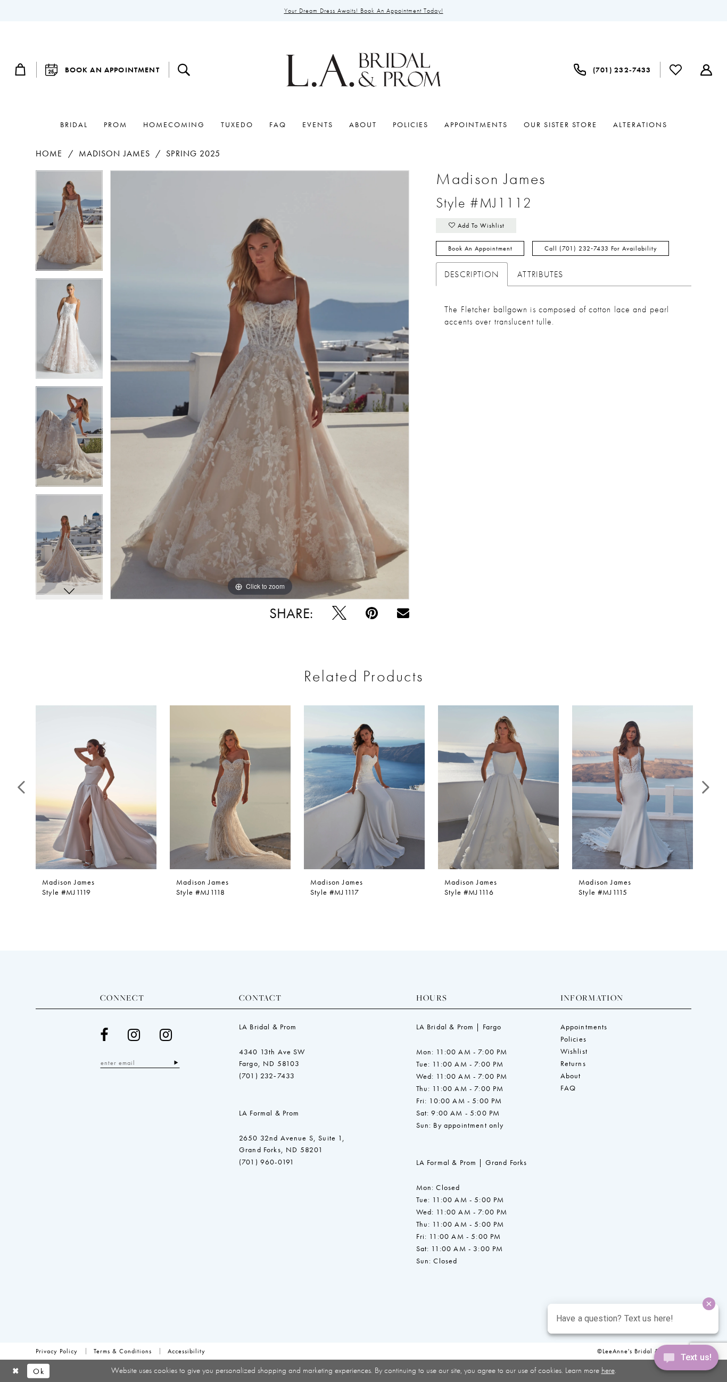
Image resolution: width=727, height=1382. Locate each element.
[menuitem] (20, 69)
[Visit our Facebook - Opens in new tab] (104, 1035)
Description (471, 274)
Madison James (114, 153)
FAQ (568, 1088)
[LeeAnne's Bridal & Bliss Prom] (363, 69)
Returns (573, 1063)
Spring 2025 (193, 153)
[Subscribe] (176, 1062)
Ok (38, 1371)
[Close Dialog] (15, 1371)
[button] (20, 69)
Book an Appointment (480, 248)
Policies (573, 1039)
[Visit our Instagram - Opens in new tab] (134, 1035)
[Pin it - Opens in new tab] (372, 613)
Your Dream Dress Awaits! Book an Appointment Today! (363, 10)
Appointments (584, 1026)
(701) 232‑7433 (267, 1075)
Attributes (540, 274)
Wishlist (574, 1051)
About (570, 1075)
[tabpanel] (69, 224)
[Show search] (184, 69)
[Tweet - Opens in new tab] (339, 613)
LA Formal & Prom (269, 1113)
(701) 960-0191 (266, 1162)
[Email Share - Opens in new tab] (403, 613)
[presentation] (96, 787)
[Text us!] (686, 1360)
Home (49, 153)
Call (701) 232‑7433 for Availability (600, 248)
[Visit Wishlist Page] (675, 69)
